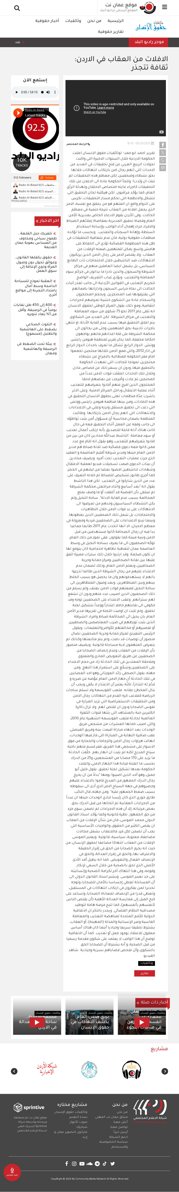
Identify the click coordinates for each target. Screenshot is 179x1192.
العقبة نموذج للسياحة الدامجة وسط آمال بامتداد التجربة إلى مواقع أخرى (35, 288)
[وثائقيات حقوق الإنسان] (151, 26)
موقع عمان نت (121, 5)
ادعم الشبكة (118, 1137)
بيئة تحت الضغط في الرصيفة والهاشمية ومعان (37, 349)
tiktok (105, 1163)
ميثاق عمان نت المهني (111, 1117)
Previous (165, 1071)
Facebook (67, 1163)
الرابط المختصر (77, 144)
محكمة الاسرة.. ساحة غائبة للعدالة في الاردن (38, 1022)
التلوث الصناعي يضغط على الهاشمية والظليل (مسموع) (38, 329)
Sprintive (41, 1126)
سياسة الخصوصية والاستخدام (113, 1144)
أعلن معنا (120, 1122)
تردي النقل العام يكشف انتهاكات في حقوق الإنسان (90, 1022)
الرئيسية (116, 21)
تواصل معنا (119, 1127)
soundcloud (89, 1163)
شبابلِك (81, 1127)
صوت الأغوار (78, 1122)
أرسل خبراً (121, 1132)
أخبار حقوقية (47, 21)
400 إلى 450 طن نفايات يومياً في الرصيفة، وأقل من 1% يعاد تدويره (35, 310)
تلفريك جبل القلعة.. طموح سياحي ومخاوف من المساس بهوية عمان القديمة (36, 240)
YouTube (82, 1163)
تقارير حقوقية (111, 32)
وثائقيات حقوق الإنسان (152, 1013)
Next (14, 1071)
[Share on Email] (162, 168)
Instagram (74, 1163)
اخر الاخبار (49, 221)
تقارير (144, 973)
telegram (97, 1163)
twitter (112, 1163)
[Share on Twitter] (162, 152)
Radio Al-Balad (51, 206)
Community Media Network (90, 1179)
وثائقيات (73, 21)
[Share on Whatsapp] (162, 160)
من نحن (94, 21)
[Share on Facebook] (162, 145)
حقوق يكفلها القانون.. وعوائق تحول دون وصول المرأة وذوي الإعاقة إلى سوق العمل (35, 264)
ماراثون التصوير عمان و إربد (70, 1135)
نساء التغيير (78, 1117)
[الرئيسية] (148, 7)
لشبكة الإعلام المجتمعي (32, 1130)
